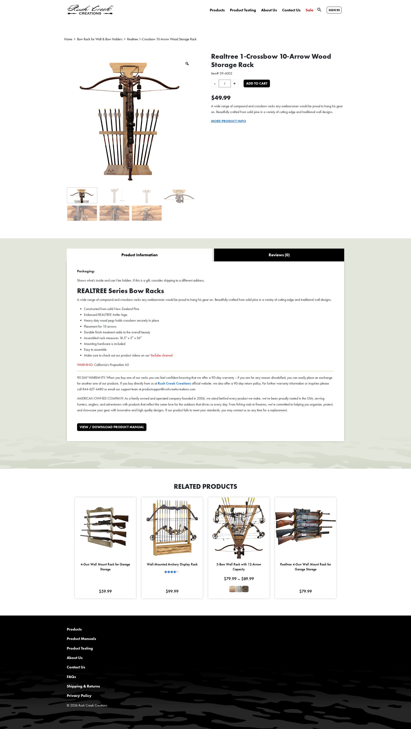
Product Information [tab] (139, 254)
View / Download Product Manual (112, 427)
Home (68, 39)
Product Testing (243, 10)
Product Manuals (81, 638)
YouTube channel (161, 355)
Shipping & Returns (83, 686)
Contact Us (291, 10)
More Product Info (228, 121)
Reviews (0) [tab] (279, 254)
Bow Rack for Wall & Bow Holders (99, 39)
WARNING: (85, 365)
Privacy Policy (79, 695)
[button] (319, 9)
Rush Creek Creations (174, 383)
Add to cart (256, 83)
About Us (269, 10)
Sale (309, 10)
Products (217, 10)
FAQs (71, 676)
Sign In (334, 10)
